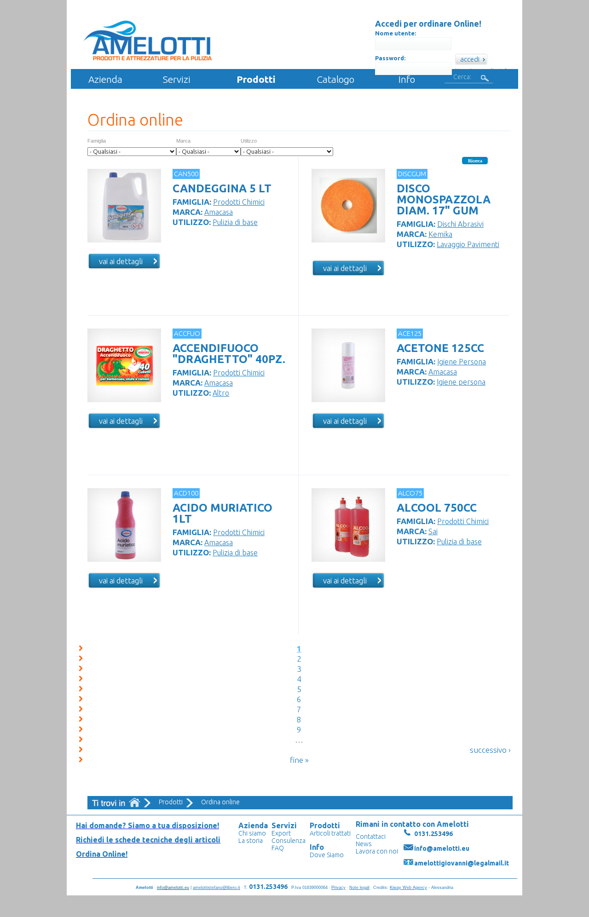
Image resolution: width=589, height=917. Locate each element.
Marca (183, 141)
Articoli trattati (330, 833)
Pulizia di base (235, 222)
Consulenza (288, 840)
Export (281, 833)
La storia (250, 840)
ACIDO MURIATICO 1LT (222, 513)
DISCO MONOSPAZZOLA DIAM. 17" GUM (444, 199)
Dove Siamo (327, 855)
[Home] (149, 40)
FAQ (277, 848)
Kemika (440, 234)
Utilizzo (249, 141)
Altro (221, 393)
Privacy (338, 887)
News (364, 844)
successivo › (490, 749)
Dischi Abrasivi (460, 224)
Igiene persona (461, 382)
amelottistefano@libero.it (216, 887)
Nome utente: (395, 33)
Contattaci (371, 836)
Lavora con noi (377, 851)
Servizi (177, 79)
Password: (390, 58)
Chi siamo (252, 833)
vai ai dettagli (121, 261)
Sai (433, 531)
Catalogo (335, 79)
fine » (299, 760)
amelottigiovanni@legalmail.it (461, 863)
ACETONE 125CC (440, 348)
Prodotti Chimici (239, 202)
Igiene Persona (461, 362)
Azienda (105, 79)
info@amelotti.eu (441, 848)
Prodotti (256, 79)
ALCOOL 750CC (437, 508)
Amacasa (218, 212)
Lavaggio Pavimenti (468, 244)
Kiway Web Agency (408, 887)
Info (406, 79)
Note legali (359, 887)
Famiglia (96, 141)
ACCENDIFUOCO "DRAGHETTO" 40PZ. (229, 353)
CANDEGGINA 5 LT (222, 188)
